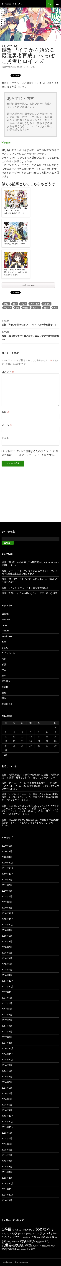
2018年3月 (7, 964)
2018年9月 (7, 930)
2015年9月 (7, 1132)
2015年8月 (7, 1138)
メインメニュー (57, 4)
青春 (14, 1249)
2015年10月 (7, 1127)
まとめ (5, 647)
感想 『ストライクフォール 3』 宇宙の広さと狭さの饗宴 (29, 794)
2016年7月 (7, 1076)
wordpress (7, 636)
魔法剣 (46, 308)
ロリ (33, 1237)
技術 (4, 670)
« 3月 (4, 754)
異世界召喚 (10, 1245)
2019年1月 (7, 907)
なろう (48, 1229)
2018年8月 (7, 935)
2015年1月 (7, 1177)
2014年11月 (7, 1189)
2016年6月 (7, 1082)
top (15, 304)
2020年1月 (7, 857)
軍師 (4, 1249)
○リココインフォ (12, 3)
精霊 (44, 1245)
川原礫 (12, 1242)
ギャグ (23, 304)
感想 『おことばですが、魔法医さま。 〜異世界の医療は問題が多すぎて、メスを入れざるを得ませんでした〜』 (30, 821)
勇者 (17, 308)
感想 (15, 46)
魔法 (28, 1249)
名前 (6, 411)
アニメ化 (5, 1234)
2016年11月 (7, 1054)
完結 (4, 658)
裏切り (53, 1246)
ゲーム (29, 1233)
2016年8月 (7, 1070)
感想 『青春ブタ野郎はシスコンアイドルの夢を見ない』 (29, 323)
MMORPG (26, 1229)
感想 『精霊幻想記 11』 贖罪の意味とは (21, 774)
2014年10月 (7, 1194)
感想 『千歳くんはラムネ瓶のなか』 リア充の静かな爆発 (29, 593)
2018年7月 (7, 941)
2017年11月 (7, 986)
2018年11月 (7, 919)
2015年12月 (7, 1116)
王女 (46, 1241)
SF (34, 1229)
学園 (4, 1241)
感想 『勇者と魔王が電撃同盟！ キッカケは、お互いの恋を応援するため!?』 (15, 272)
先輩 (38, 1237)
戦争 (32, 1241)
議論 (4, 698)
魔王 (55, 308)
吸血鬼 (49, 1237)
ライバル (6, 1237)
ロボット (27, 1237)
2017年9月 (7, 997)
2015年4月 (7, 1161)
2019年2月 (7, 902)
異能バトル (37, 1246)
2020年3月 (7, 845)
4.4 (16, 1229)
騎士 (18, 1249)
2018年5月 (7, 952)
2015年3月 (7, 1166)
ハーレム (35, 1234)
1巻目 (6, 304)
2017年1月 (7, 1042)
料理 (42, 1241)
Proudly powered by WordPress (15, 1262)
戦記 (38, 1241)
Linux (4, 625)
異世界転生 (26, 1245)
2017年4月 (7, 1025)
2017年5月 (7, 1020)
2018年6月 (7, 947)
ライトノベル (7, 46)
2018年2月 (7, 969)
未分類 (5, 687)
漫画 (4, 692)
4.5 (19, 1230)
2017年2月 (7, 1037)
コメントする (29, 67)
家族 (8, 1242)
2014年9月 (7, 1200)
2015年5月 (7, 1155)
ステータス (34, 304)
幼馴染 (25, 308)
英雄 (48, 1245)
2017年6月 (7, 1014)
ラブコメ (7, 308)
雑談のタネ (7, 703)
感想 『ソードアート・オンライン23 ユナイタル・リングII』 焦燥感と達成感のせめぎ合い (30, 572)
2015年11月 (7, 1121)
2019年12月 (7, 862)
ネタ (4, 642)
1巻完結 (5, 613)
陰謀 (9, 1249)
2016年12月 (7, 1048)
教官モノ (36, 308)
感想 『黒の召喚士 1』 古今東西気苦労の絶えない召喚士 (15, 242)
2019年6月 (7, 879)
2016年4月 (7, 1093)
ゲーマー (21, 1234)
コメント (8, 371)
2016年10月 (7, 1059)
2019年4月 (7, 890)
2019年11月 (7, 868)
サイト (5, 437)
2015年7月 (7, 1144)
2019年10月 (7, 874)
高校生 (23, 1249)
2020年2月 (7, 851)
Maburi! (6, 630)
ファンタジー (48, 1233)
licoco (18, 67)
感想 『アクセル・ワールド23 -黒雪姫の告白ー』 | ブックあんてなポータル (30, 786)
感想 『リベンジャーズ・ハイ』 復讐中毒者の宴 (25, 587)
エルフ (13, 1233)
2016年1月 (7, 1110)
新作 (4, 675)
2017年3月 (7, 1031)
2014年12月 (7, 1183)
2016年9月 (7, 1065)
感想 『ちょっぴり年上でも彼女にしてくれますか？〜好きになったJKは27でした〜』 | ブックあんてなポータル (30, 811)
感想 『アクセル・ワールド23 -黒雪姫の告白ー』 (26, 783)
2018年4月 (7, 958)
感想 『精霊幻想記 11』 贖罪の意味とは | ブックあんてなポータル (30, 776)
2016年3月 (7, 1099)
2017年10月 (7, 992)
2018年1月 (7, 975)
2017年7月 (7, 1009)
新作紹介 (6, 681)
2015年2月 (7, 1172)
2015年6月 (7, 1149)
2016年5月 (7, 1087)
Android (6, 619)
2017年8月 (7, 1003)
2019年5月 (7, 885)
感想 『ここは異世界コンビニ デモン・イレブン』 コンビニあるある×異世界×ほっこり (15, 210)
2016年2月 (7, 1104)
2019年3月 (7, 896)
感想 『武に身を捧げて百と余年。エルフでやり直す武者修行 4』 (30, 336)
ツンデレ (46, 304)
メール (7, 424)
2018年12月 (7, 913)
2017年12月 (7, 980)
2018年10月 (7, 924)
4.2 (13, 1230)
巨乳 (17, 1242)
